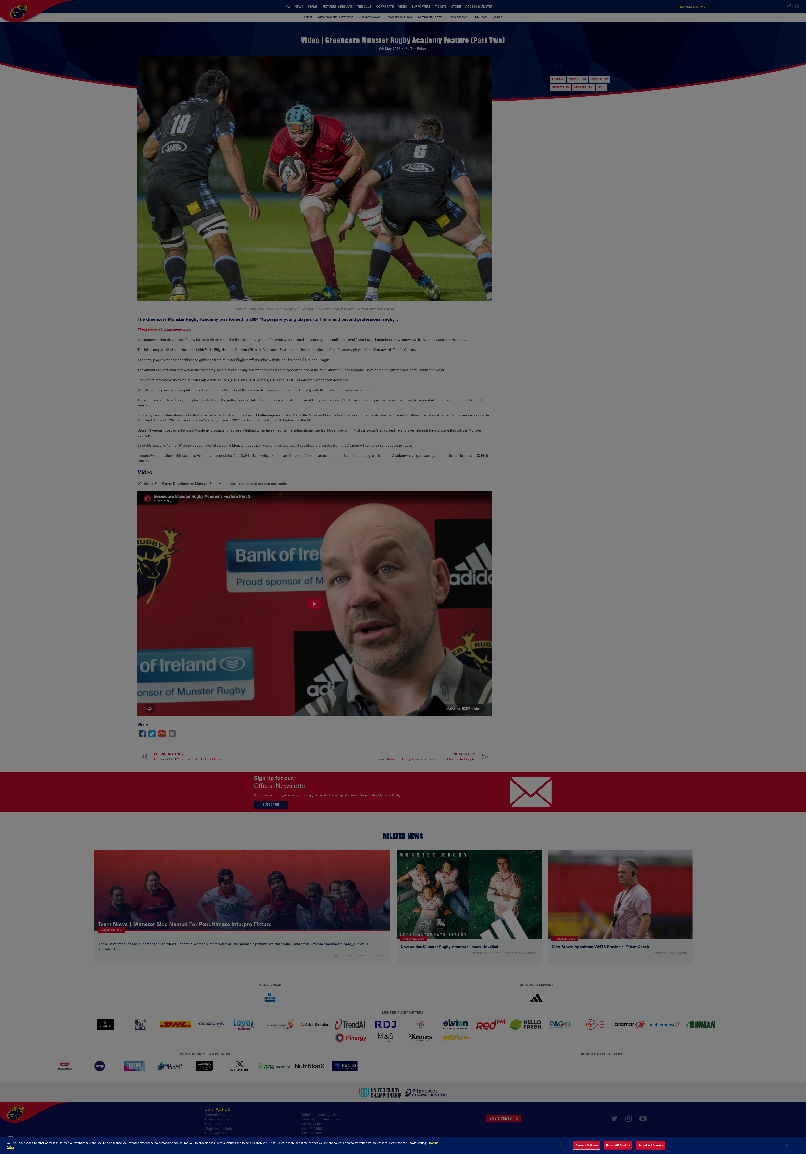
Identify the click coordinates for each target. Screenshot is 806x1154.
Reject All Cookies (618, 1145)
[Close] (787, 1145)
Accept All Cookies (650, 1145)
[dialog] (403, 1145)
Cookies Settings (587, 1145)
